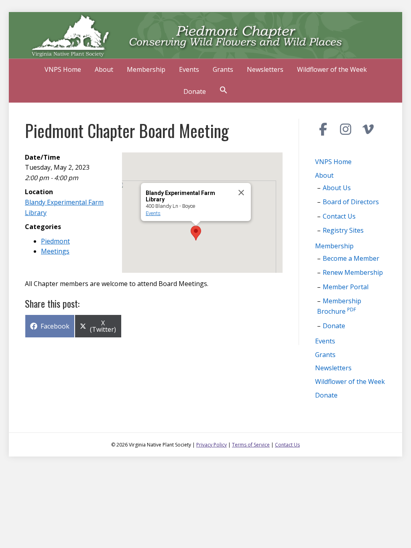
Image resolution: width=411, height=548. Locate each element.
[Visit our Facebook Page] (323, 129)
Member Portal (345, 286)
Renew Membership (353, 272)
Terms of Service (251, 444)
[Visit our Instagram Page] (346, 129)
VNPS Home (63, 69)
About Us (337, 187)
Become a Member (351, 258)
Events (189, 69)
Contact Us (339, 216)
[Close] (241, 192)
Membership (146, 69)
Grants (223, 69)
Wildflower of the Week (332, 69)
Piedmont (55, 241)
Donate (194, 91)
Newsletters (265, 69)
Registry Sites (343, 230)
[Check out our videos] (368, 129)
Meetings (55, 251)
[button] (224, 91)
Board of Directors (351, 201)
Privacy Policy (211, 444)
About (104, 69)
